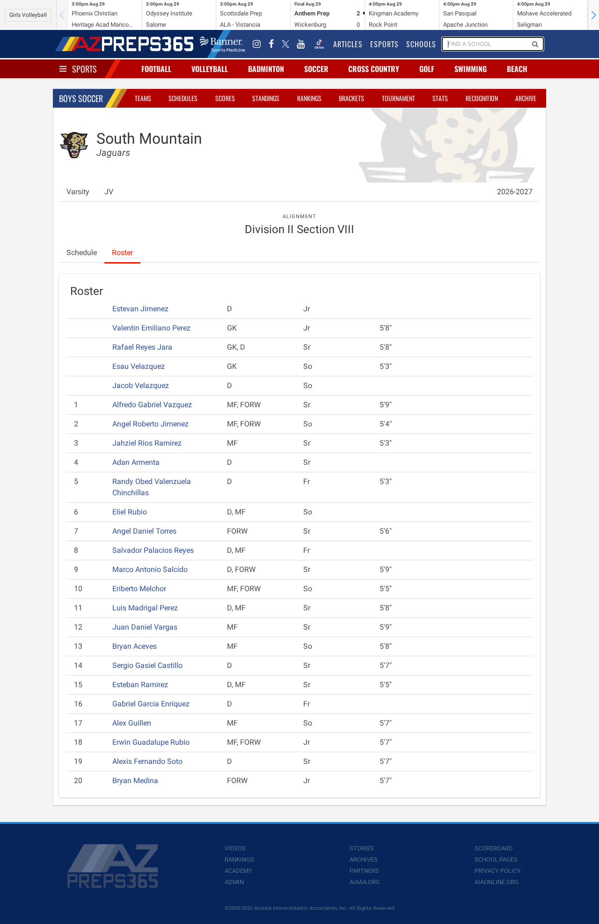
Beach (517, 68)
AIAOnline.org (497, 882)
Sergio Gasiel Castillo (147, 665)
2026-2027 (515, 191)
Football (156, 68)
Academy (238, 870)
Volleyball (209, 68)
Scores (225, 98)
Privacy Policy (498, 870)
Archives (364, 859)
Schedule (81, 252)
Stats (440, 98)
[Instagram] (257, 44)
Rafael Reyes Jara (142, 347)
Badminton (266, 68)
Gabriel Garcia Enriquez (151, 703)
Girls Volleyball (28, 15)
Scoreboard (494, 848)
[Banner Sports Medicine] (222, 44)
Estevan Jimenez (140, 308)
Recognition (482, 98)
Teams (143, 98)
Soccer (316, 68)
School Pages (496, 859)
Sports (84, 69)
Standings (265, 98)
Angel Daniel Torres (144, 531)
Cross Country (373, 68)
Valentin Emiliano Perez (151, 327)
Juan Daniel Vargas (144, 627)
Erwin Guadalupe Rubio (151, 742)
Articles (348, 44)
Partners (364, 870)
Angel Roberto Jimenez (150, 423)
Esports (384, 44)
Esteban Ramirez (140, 684)
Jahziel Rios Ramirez (147, 443)
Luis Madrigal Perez (145, 607)
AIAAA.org (365, 882)
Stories (362, 848)
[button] (593, 15)
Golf (426, 68)
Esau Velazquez (138, 366)
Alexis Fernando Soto (147, 761)
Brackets (351, 98)
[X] (285, 44)
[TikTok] (319, 44)
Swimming (470, 68)
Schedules (182, 98)
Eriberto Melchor (139, 588)
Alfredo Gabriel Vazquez (152, 404)
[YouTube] (301, 44)
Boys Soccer (81, 98)
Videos (235, 848)
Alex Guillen (131, 723)
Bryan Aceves (134, 646)
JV (108, 191)
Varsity (77, 191)
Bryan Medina (135, 780)
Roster (122, 252)
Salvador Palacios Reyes (153, 550)
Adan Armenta (136, 462)
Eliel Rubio (129, 511)
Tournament (398, 98)
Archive (525, 98)
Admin (234, 882)
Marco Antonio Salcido (150, 569)
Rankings (309, 98)
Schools (421, 44)
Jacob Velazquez (140, 385)
